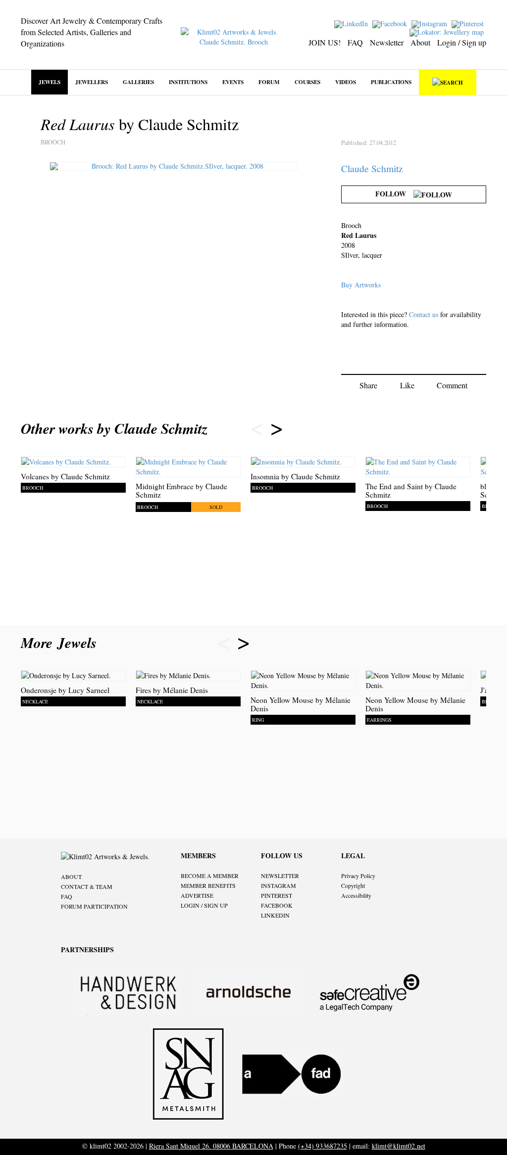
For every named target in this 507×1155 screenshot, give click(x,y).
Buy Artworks (361, 284)
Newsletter (387, 42)
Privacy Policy (358, 875)
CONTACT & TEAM (86, 886)
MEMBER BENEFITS (208, 885)
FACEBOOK (277, 905)
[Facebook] (390, 23)
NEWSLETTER (280, 875)
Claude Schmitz (372, 168)
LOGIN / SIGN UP (204, 905)
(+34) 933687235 (322, 1146)
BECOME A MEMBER (210, 875)
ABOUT (71, 876)
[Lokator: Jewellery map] (447, 31)
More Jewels (61, 642)
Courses (307, 82)
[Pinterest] (469, 23)
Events (233, 82)
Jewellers (91, 82)
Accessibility (356, 895)
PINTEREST (276, 895)
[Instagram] (430, 23)
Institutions (188, 82)
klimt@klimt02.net (398, 1146)
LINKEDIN (275, 915)
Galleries (138, 82)
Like (407, 385)
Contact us (423, 314)
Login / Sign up (461, 42)
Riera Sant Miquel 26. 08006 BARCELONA (211, 1146)
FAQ (355, 42)
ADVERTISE (197, 895)
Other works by (114, 428)
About (420, 42)
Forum (269, 82)
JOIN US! (324, 42)
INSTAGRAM (278, 885)
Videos (345, 82)
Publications (391, 82)
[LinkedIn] (352, 23)
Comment (452, 385)
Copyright (353, 885)
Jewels (49, 82)
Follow (394, 193)
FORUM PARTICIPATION (94, 906)
